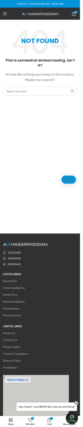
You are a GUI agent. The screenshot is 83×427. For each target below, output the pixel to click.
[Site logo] (40, 13)
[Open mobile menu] (5, 14)
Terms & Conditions (15, 353)
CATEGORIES (12, 274)
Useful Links (12, 326)
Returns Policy (12, 360)
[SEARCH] (72, 91)
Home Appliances (14, 287)
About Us (9, 333)
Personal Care (12, 315)
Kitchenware (11, 308)
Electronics (10, 281)
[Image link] (25, 244)
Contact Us (10, 340)
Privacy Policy (11, 347)
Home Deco (10, 294)
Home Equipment (14, 301)
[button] (72, 418)
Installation (10, 367)
